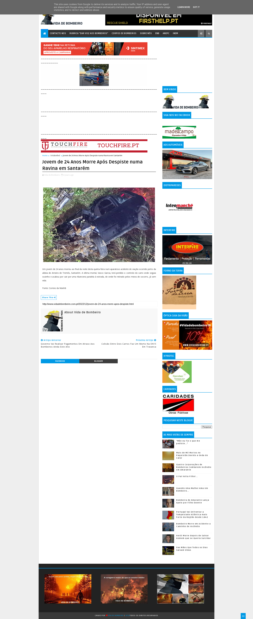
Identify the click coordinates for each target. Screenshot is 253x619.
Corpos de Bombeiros (124, 33)
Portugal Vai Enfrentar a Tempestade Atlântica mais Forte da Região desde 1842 (192, 514)
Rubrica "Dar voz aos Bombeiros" (89, 33)
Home (45, 155)
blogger (98, 361)
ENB (157, 33)
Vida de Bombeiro (116, 615)
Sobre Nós (146, 33)
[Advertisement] (94, 101)
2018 (127, 615)
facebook (60, 361)
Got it (196, 7)
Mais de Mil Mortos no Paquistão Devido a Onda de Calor (192, 455)
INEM (175, 33)
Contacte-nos (58, 33)
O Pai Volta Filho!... (187, 476)
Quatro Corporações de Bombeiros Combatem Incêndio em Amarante (193, 467)
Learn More (183, 7)
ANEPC (166, 33)
